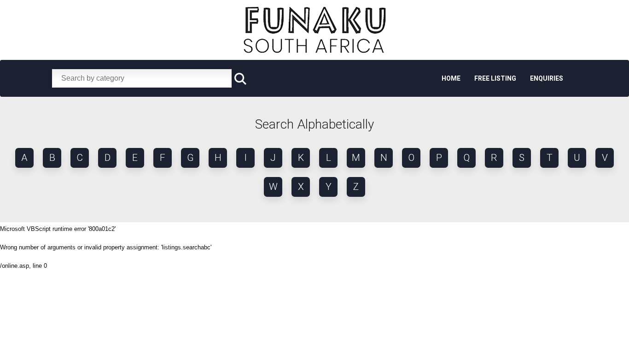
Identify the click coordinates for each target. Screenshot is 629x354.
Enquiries (546, 78)
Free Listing (495, 78)
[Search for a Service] (240, 79)
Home (451, 78)
